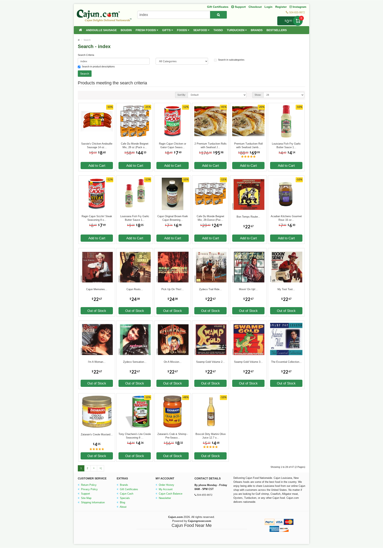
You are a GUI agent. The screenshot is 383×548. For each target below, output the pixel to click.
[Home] (80, 30)
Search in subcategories (231, 59)
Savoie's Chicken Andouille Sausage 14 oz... (96, 145)
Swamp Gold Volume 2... (210, 361)
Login (268, 6)
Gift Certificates (217, 6)
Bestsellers (277, 30)
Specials (124, 498)
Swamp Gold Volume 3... (248, 361)
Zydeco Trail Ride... (210, 289)
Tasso (218, 30)
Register (281, 6)
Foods (182, 30)
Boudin (126, 30)
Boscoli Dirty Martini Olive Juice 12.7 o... (210, 436)
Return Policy (88, 484)
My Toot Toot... (286, 289)
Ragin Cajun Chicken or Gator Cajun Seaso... (172, 145)
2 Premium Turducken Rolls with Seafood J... (210, 145)
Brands (257, 30)
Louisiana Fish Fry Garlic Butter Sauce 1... (286, 145)
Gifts (166, 30)
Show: (258, 95)
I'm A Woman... (97, 361)
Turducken (236, 30)
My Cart (298, 21)
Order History (166, 484)
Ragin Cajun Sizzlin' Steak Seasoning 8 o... (97, 218)
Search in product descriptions (98, 66)
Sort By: (181, 95)
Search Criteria (86, 55)
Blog (122, 502)
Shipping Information (92, 502)
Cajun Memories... (96, 289)
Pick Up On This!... (172, 289)
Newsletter (164, 498)
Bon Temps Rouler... (248, 216)
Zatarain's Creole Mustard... (97, 434)
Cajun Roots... (134, 289)
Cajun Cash (126, 493)
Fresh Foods (146, 30)
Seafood (200, 30)
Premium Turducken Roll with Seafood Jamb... (248, 145)
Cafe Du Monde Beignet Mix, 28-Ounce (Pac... (210, 218)
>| (101, 468)
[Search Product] (218, 15)
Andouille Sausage (101, 30)
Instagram (299, 6)
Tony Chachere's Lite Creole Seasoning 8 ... (134, 436)
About (122, 506)
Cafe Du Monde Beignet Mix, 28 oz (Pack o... (134, 145)
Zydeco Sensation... (134, 361)
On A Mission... (173, 361)
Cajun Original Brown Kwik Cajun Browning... (172, 218)
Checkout (255, 6)
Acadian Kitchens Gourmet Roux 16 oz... (286, 218)
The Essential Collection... (286, 361)
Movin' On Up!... (248, 289)
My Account (165, 489)
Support (85, 493)
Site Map (85, 498)
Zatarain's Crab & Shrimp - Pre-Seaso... (172, 436)
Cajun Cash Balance (170, 493)
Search (87, 40)
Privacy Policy (89, 489)
